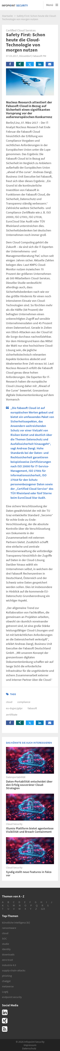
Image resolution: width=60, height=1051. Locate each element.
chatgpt (6, 981)
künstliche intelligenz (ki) (16, 922)
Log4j (5, 991)
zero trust (7, 959)
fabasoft (32, 708)
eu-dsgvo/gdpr (14, 708)
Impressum (30, 1045)
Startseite (7, 15)
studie (5, 943)
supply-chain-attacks (13, 970)
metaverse (8, 986)
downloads (8, 954)
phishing (7, 975)
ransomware (9, 927)
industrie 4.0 (9, 965)
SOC (4, 938)
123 (43, 908)
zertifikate (11, 714)
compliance (23, 702)
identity (6, 949)
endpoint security (12, 997)
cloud (9, 702)
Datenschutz (29, 1048)
